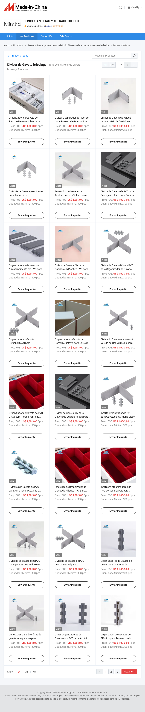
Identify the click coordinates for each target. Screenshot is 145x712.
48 (34, 671)
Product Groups (19, 55)
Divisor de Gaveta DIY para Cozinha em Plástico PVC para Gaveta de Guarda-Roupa (71, 269)
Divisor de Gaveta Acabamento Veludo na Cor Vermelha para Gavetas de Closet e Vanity (117, 342)
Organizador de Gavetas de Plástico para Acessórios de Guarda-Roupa (116, 638)
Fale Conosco (66, 36)
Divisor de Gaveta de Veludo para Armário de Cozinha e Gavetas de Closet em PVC (116, 121)
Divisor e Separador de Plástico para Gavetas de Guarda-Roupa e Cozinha (72, 121)
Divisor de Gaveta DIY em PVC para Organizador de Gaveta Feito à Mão (117, 269)
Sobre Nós (46, 36)
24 (19, 671)
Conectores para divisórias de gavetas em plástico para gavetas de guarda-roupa (25, 638)
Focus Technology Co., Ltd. (66, 692)
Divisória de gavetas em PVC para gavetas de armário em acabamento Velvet (24, 564)
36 (26, 671)
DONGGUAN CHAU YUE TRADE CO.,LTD (51, 21)
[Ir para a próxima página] (134, 64)
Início (10, 36)
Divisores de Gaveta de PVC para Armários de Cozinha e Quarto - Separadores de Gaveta (26, 490)
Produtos (29, 36)
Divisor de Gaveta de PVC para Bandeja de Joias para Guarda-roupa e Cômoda (118, 195)
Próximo (128, 671)
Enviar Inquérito (27, 141)
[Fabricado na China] (26, 7)
